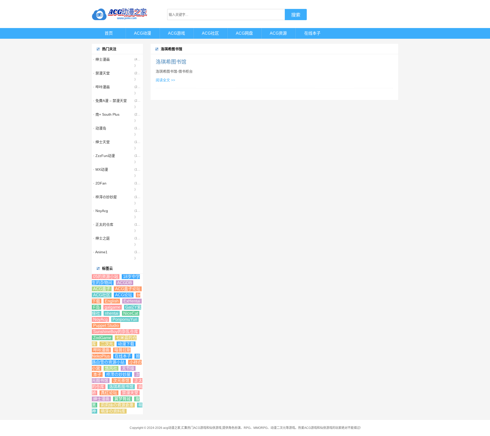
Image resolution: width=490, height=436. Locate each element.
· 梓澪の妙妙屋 (105, 197)
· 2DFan (99, 183)
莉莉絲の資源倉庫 (117, 405)
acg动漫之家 (171, 428)
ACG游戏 (176, 33)
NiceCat (130, 313)
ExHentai (132, 301)
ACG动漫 (142, 33)
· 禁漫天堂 (101, 73)
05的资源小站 (105, 276)
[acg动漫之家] (120, 14)
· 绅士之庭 (101, 238)
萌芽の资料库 (113, 411)
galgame (112, 307)
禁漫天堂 (130, 393)
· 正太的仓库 (103, 224)
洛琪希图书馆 (171, 62)
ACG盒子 (101, 289)
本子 (97, 374)
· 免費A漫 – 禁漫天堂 (110, 101)
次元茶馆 (121, 380)
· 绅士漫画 (101, 59)
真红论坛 (109, 393)
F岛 (96, 307)
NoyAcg (100, 319)
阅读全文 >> (165, 80)
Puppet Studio (106, 325)
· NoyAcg (100, 211)
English (112, 301)
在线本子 (312, 33)
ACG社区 (210, 33)
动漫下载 (126, 344)
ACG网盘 (244, 33)
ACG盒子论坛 (127, 289)
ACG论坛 (123, 295)
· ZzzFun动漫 (104, 156)
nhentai (111, 313)
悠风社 (111, 368)
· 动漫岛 (99, 128)
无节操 (128, 368)
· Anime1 (100, 252)
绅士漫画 (101, 399)
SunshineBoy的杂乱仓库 (115, 331)
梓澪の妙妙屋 (118, 374)
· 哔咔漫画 (101, 87)
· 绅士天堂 (101, 142)
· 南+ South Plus (106, 114)
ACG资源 (278, 33)
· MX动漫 (100, 169)
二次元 (107, 344)
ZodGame (102, 338)
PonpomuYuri (125, 319)
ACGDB (124, 283)
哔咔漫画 (101, 350)
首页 (109, 33)
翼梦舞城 (122, 399)
